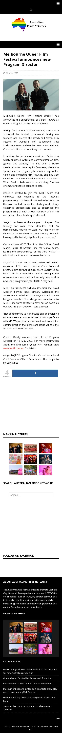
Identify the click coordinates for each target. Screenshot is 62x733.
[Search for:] (31, 501)
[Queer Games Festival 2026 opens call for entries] (30, 455)
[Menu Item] (31, 10)
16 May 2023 (12, 79)
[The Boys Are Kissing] (45, 477)
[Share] (35, 379)
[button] (57, 3)
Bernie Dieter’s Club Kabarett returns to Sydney (27, 689)
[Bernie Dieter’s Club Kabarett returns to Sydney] (45, 455)
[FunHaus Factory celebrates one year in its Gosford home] (30, 466)
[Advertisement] (32, 39)
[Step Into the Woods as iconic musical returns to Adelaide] (45, 466)
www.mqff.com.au (13, 354)
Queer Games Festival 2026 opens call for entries (28, 684)
